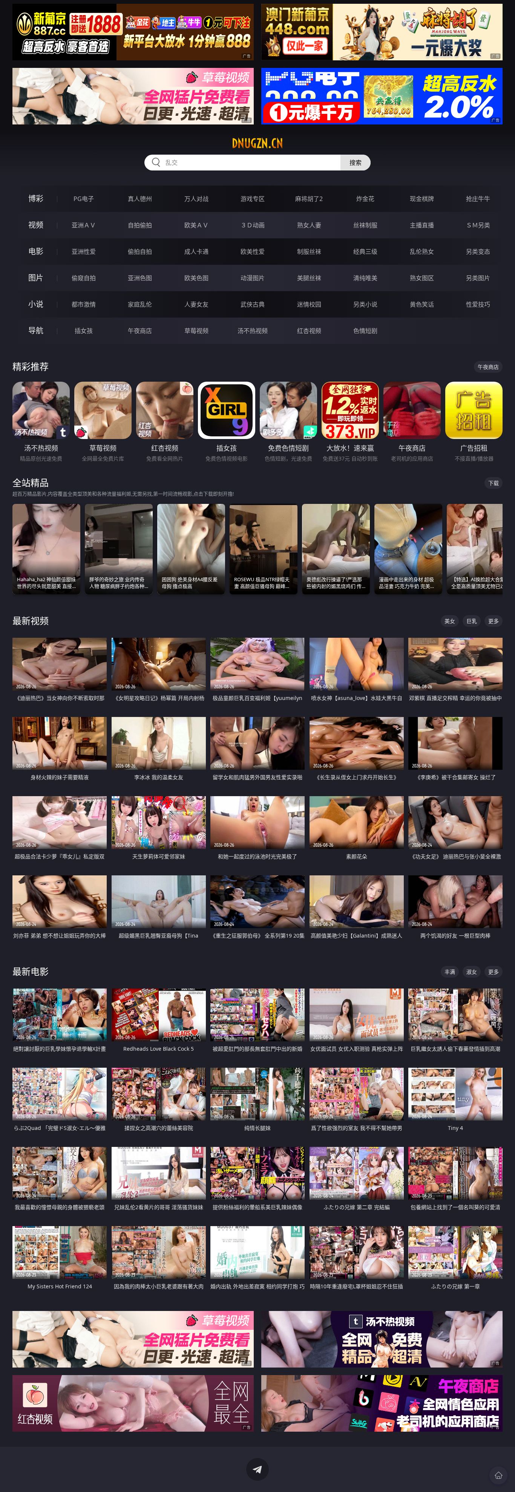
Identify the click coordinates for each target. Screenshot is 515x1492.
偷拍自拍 (140, 251)
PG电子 (84, 199)
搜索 (355, 162)
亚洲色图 (140, 278)
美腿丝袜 (309, 278)
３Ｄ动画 (253, 225)
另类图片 (478, 278)
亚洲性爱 (84, 251)
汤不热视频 (253, 331)
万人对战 (196, 199)
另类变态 (478, 251)
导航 (35, 330)
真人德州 (140, 199)
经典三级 (365, 251)
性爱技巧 (478, 304)
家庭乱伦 (140, 304)
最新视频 (30, 620)
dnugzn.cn (257, 143)
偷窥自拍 (84, 278)
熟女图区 (422, 278)
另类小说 (365, 304)
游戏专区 (253, 199)
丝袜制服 (365, 225)
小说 (35, 304)
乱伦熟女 (422, 251)
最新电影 (30, 971)
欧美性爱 (253, 251)
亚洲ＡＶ (84, 225)
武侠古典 (253, 304)
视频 (35, 225)
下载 (493, 483)
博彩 (35, 198)
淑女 (471, 971)
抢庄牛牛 (478, 199)
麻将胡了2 (309, 199)
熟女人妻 (309, 225)
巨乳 (471, 621)
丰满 (449, 971)
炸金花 (365, 199)
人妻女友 (196, 304)
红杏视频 (309, 331)
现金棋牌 (422, 199)
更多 (493, 621)
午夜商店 (140, 331)
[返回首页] (498, 1475)
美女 (449, 621)
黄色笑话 (422, 304)
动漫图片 (253, 278)
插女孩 (84, 331)
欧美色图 (196, 278)
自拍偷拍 (140, 225)
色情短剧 (365, 331)
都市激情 (84, 304)
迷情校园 (309, 304)
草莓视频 (196, 331)
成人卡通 (196, 251)
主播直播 (422, 225)
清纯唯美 (365, 278)
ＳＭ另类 (478, 225)
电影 (35, 251)
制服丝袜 (309, 251)
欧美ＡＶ (196, 225)
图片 (35, 278)
